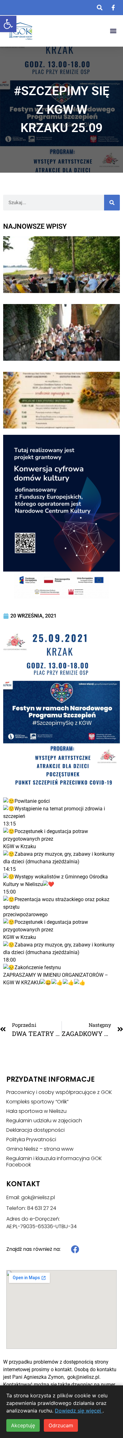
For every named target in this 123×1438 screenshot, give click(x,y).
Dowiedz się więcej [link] (78, 1410)
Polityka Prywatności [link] (31, 1139)
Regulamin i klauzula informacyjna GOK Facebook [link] (54, 1161)
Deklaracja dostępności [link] (35, 1130)
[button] (113, 31)
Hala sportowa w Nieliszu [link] (36, 1111)
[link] (8, 24)
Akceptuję (23, 1425)
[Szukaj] (112, 202)
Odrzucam (61, 1425)
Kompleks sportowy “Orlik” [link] (37, 1102)
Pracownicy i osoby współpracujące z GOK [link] (59, 1092)
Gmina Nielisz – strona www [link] (39, 1149)
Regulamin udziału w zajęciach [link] (44, 1121)
